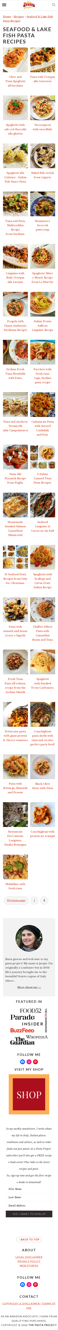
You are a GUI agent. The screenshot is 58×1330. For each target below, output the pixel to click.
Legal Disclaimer (29, 1257)
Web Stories (29, 1265)
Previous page (16, 900)
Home (7, 16)
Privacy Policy (29, 1261)
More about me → (29, 987)
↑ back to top (29, 1239)
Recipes (19, 16)
